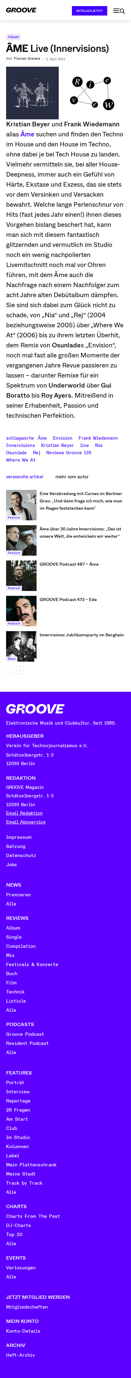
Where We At (20, 459)
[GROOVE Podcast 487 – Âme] (21, 576)
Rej (36, 452)
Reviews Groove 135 (68, 452)
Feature (14, 517)
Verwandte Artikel (24, 476)
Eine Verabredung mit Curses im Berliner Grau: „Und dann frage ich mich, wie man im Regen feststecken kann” (81, 500)
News (12, 659)
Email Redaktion (24, 813)
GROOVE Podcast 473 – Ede (68, 599)
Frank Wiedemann (98, 437)
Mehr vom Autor (72, 476)
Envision (63, 437)
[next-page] (19, 670)
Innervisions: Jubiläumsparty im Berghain (82, 635)
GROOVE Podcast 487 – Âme (69, 564)
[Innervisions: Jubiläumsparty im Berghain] (21, 646)
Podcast (14, 588)
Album (13, 37)
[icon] (119, 11)
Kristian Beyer (57, 445)
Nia (98, 445)
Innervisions (20, 445)
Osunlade (16, 452)
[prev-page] (10, 670)
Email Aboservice (26, 822)
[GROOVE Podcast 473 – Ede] (21, 611)
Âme (27, 134)
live (84, 445)
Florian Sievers (27, 59)
